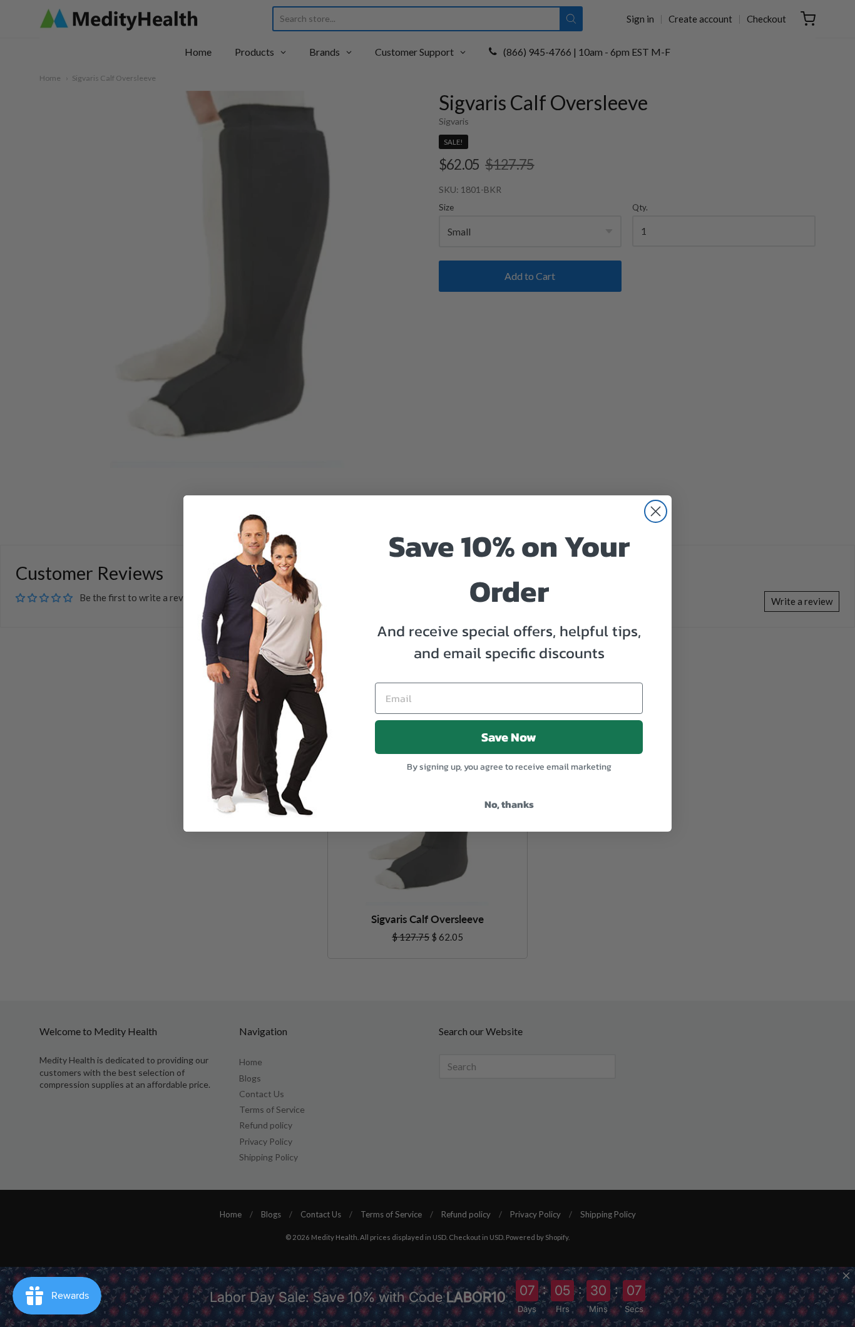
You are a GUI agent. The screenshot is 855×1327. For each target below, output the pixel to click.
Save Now (508, 737)
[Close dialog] (656, 511)
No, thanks (509, 804)
